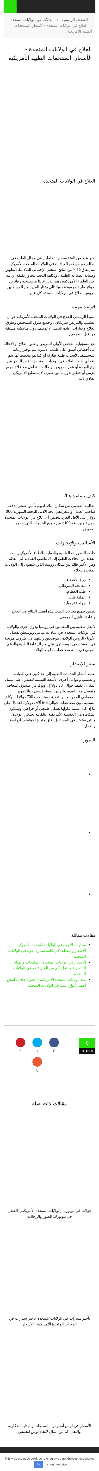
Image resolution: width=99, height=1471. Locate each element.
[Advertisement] (49, 120)
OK (39, 1464)
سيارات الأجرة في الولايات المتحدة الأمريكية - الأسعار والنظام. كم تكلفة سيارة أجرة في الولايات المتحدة (47, 951)
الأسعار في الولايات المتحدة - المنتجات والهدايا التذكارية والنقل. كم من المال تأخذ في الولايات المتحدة (49, 968)
